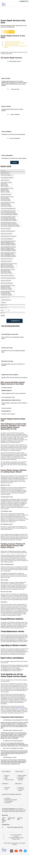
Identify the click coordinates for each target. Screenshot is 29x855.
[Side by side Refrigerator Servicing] (8, 255)
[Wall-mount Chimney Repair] (9, 264)
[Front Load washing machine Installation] (10, 214)
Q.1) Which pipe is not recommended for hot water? (15, 720)
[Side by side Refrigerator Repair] (8, 254)
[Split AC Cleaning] (6, 185)
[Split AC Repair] (6, 183)
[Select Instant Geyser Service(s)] (7, 202)
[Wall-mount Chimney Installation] (9, 267)
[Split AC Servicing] (6, 186)
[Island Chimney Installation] (8, 273)
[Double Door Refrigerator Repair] (8, 248)
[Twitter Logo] (11, 851)
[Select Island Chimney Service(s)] (8, 269)
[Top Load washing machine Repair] (9, 218)
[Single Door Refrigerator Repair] (8, 242)
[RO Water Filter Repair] (8, 286)
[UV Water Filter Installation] (8, 294)
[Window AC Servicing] (7, 191)
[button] (26, 4)
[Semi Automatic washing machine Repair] (11, 223)
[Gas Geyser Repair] (7, 198)
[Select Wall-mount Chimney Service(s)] (9, 263)
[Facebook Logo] (25, 851)
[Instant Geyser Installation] (7, 206)
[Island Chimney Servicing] (8, 271)
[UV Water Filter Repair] (8, 292)
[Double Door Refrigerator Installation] (8, 250)
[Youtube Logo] (16, 851)
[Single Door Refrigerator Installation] (8, 244)
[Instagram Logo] (20, 851)
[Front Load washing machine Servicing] (10, 213)
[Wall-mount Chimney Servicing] (9, 266)
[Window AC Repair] (7, 189)
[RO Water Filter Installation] (8, 289)
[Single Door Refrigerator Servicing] (8, 243)
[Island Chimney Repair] (8, 270)
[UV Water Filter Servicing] (8, 293)
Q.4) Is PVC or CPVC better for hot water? (13, 748)
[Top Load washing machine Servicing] (9, 219)
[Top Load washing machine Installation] (9, 220)
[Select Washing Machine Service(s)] (10, 211)
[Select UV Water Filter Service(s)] (8, 291)
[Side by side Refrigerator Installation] (8, 256)
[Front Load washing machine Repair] (10, 212)
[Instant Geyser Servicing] (7, 205)
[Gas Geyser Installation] (7, 200)
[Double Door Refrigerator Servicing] (8, 249)
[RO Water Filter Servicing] (8, 287)
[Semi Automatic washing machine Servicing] (11, 225)
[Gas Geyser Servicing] (7, 199)
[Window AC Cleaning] (7, 190)
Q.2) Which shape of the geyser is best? (13, 730)
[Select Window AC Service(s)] (7, 188)
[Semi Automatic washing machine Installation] (11, 226)
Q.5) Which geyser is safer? (10, 757)
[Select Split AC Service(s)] (6, 182)
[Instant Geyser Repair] (7, 203)
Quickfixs (18, 707)
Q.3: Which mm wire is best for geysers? (13, 740)
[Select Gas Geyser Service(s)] (7, 196)
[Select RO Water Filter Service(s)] (8, 285)
